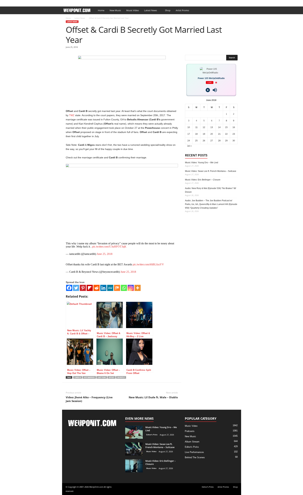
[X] (238, 2)
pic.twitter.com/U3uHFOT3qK (109, 246)
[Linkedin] (103, 288)
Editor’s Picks (86, 2)
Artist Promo (103, 2)
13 (211, 127)
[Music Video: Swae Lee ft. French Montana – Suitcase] (134, 449)
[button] (236, 10)
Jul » (189, 146)
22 (226, 134)
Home (101, 10)
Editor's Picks (151, 434)
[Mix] (117, 288)
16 (234, 127)
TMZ (71, 115)
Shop (116, 2)
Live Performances (194, 452)
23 (234, 134)
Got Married (89, 377)
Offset (111, 377)
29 (226, 140)
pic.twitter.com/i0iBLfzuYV (148, 264)
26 (204, 140)
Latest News (150, 10)
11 (196, 127)
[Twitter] (76, 288)
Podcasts (189, 431)
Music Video (132, 10)
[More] (137, 288)
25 (196, 140)
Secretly (121, 377)
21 (219, 134)
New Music (115, 10)
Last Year (102, 377)
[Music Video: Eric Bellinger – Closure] (134, 465)
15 (226, 127)
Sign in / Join (69, 2)
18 (196, 134)
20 (211, 134)
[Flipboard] (90, 288)
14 (219, 127)
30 (234, 140)
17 (188, 134)
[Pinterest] (83, 288)
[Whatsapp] (124, 288)
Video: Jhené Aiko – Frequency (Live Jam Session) (89, 399)
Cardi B (78, 377)
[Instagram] (131, 288)
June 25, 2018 (104, 253)
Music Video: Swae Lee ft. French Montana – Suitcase (210, 171)
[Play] (207, 90)
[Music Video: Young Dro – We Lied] (134, 432)
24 (188, 140)
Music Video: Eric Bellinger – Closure (202, 179)
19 (204, 134)
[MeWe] (110, 288)
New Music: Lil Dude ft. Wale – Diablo (153, 397)
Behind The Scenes (195, 457)
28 (219, 140)
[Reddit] (96, 288)
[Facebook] (233, 2)
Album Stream (192, 441)
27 (211, 140)
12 (204, 127)
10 (188, 127)
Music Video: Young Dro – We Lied (201, 162)
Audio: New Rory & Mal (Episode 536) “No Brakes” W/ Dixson (210, 190)
